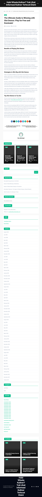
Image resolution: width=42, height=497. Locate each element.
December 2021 (7, 374)
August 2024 (6, 286)
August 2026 (6, 232)
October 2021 (6, 379)
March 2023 (6, 333)
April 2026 (6, 242)
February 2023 (6, 336)
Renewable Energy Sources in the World (9, 157)
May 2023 (6, 327)
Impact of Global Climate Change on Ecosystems (32, 158)
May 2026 (6, 240)
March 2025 (6, 267)
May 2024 (6, 295)
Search (6, 168)
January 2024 (6, 305)
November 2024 (7, 278)
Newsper (5, 487)
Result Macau (6, 223)
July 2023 (5, 322)
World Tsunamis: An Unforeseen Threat (11, 191)
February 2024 (6, 303)
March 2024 (6, 300)
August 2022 (6, 352)
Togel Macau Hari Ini (7, 221)
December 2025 (7, 253)
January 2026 (6, 251)
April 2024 (6, 297)
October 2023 (6, 314)
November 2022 (7, 344)
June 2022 (6, 357)
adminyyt (8, 26)
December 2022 (7, 341)
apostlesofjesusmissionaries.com (14, 211)
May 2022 (6, 360)
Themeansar (10, 487)
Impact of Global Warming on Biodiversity (21, 157)
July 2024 (6, 289)
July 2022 (5, 355)
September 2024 (7, 284)
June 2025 (6, 259)
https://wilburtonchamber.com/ (17, 99)
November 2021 (7, 377)
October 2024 (6, 281)
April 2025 (6, 264)
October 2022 (6, 347)
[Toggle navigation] (4, 3)
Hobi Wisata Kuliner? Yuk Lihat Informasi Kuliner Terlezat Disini (21, 3)
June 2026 (6, 237)
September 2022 (7, 349)
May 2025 (6, 262)
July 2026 (5, 234)
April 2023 (6, 330)
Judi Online (6, 387)
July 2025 (5, 256)
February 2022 (6, 368)
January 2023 (6, 338)
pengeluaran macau (7, 401)
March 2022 (6, 366)
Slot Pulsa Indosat (7, 429)
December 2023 (7, 308)
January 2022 (6, 371)
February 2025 (6, 270)
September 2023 (7, 316)
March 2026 (6, 245)
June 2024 (6, 292)
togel (6, 147)
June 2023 (6, 325)
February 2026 (6, 248)
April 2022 (6, 363)
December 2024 (7, 275)
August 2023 (6, 319)
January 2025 (6, 273)
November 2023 (7, 311)
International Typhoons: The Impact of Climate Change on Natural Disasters (17, 189)
